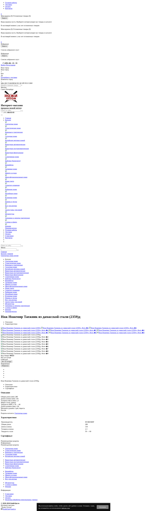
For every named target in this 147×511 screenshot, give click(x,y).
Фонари (8, 226)
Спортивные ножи (12, 157)
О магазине (9, 236)
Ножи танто (9, 181)
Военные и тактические (14, 132)
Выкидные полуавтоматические (17, 148)
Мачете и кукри (11, 173)
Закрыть (4, 18)
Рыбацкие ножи (11, 189)
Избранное (5, 366)
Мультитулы (9, 214)
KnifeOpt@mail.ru (9, 509)
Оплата (8, 6)
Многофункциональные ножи (16, 177)
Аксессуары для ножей (13, 210)
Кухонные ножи (11, 197)
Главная (8, 118)
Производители (11, 228)
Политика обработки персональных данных (21, 500)
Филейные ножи (11, 193)
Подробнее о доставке (9, 77)
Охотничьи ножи (11, 124)
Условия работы (11, 3)
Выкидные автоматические (15, 144)
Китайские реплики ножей (15, 140)
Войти (3, 65)
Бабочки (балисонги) (13, 161)
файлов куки (66, 508)
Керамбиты (9, 165)
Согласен (102, 507)
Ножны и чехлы (11, 202)
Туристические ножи (13, 128)
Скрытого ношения (12, 185)
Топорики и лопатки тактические (17, 218)
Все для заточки (11, 206)
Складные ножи (11, 136)
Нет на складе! (7, 361)
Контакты (8, 8)
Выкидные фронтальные (14, 153)
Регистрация (10, 65)
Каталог (8, 120)
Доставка (8, 4)
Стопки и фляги (11, 222)
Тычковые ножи (11, 169)
